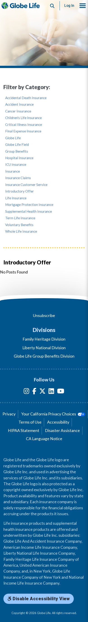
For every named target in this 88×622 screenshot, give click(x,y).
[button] (82, 6)
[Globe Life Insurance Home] (21, 6)
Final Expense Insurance (23, 131)
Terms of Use (30, 422)
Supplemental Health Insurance (28, 211)
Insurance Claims (18, 178)
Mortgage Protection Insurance (29, 205)
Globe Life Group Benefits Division (44, 356)
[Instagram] (26, 392)
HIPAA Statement (23, 430)
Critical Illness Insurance (23, 125)
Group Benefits (16, 151)
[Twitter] (42, 392)
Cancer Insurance (18, 111)
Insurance (12, 171)
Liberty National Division (44, 347)
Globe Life (13, 138)
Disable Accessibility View (41, 598)
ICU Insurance (15, 164)
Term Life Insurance (20, 218)
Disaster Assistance (62, 430)
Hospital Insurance (19, 158)
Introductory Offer (19, 191)
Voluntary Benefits (19, 225)
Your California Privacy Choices (49, 414)
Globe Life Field (17, 144)
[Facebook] (34, 392)
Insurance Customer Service (26, 185)
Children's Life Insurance (23, 118)
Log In (69, 5)
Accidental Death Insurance (25, 98)
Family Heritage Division (44, 339)
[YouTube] (60, 392)
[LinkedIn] (51, 392)
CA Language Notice (44, 438)
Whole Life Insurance (21, 231)
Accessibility (58, 422)
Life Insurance (15, 198)
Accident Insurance (19, 104)
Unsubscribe (44, 315)
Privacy (9, 414)
